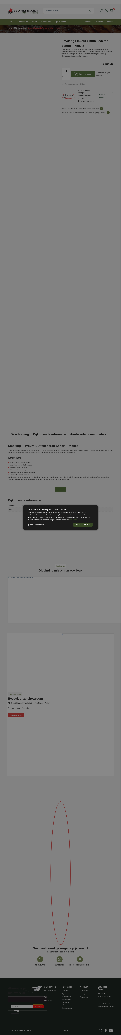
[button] (36, 525)
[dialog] (60, 517)
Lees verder (73, 520)
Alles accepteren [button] (83, 525)
